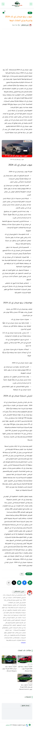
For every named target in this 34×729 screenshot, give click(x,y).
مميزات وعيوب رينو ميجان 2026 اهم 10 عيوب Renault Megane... (9, 669)
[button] (24, 582)
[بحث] (3, 4)
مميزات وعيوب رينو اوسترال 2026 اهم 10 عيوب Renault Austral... (25, 687)
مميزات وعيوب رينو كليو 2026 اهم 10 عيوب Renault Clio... (25, 669)
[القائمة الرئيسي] (31, 4)
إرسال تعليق (25, 705)
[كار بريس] (17, 4)
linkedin (23, 643)
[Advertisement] (17, 50)
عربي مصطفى (25, 25)
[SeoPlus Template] (27, 725)
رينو (30, 12)
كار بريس (8, 725)
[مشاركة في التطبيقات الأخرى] (9, 582)
